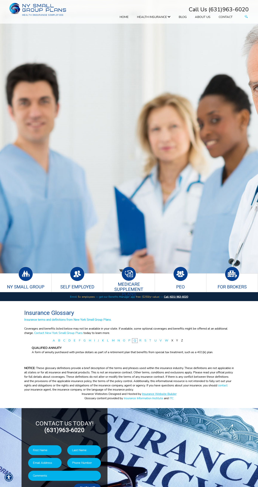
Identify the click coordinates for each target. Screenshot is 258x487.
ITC (171, 398)
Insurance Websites (95, 394)
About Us (202, 17)
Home (124, 17)
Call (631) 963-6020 (176, 297)
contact (223, 385)
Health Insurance (152, 17)
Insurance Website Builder (159, 394)
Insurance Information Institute (143, 398)
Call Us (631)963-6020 (219, 9)
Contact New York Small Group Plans (58, 333)
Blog (183, 17)
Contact (226, 17)
